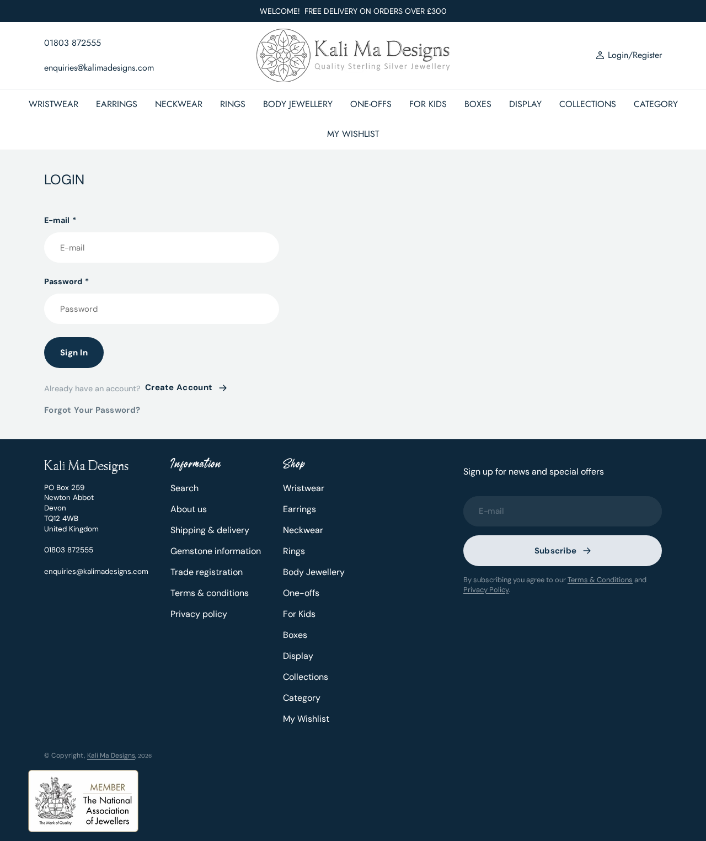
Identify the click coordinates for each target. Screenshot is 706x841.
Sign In (74, 352)
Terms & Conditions (600, 579)
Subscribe (555, 550)
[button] (629, 56)
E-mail (60, 220)
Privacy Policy (486, 589)
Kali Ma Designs (111, 755)
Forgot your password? (92, 410)
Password (66, 281)
